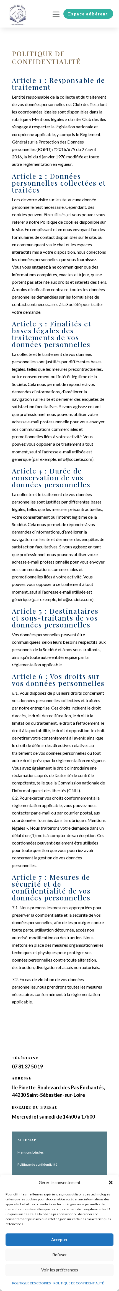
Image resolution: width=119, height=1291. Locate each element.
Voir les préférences (59, 1269)
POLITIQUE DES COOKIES (31, 1283)
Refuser (59, 1254)
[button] (110, 1182)
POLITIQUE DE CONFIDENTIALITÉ (78, 1283)
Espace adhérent (88, 14)
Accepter (59, 1239)
